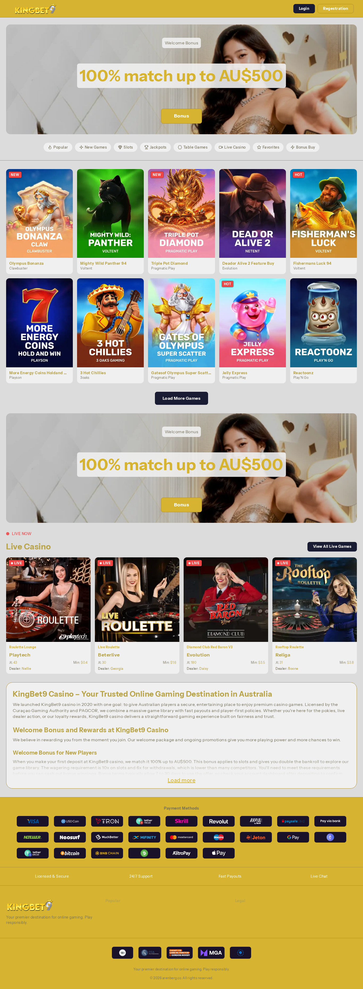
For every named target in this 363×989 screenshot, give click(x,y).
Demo (42, 219)
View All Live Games (332, 546)
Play (43, 207)
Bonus (181, 116)
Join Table (51, 599)
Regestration (335, 8)
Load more (182, 780)
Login (304, 8)
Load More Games (182, 398)
